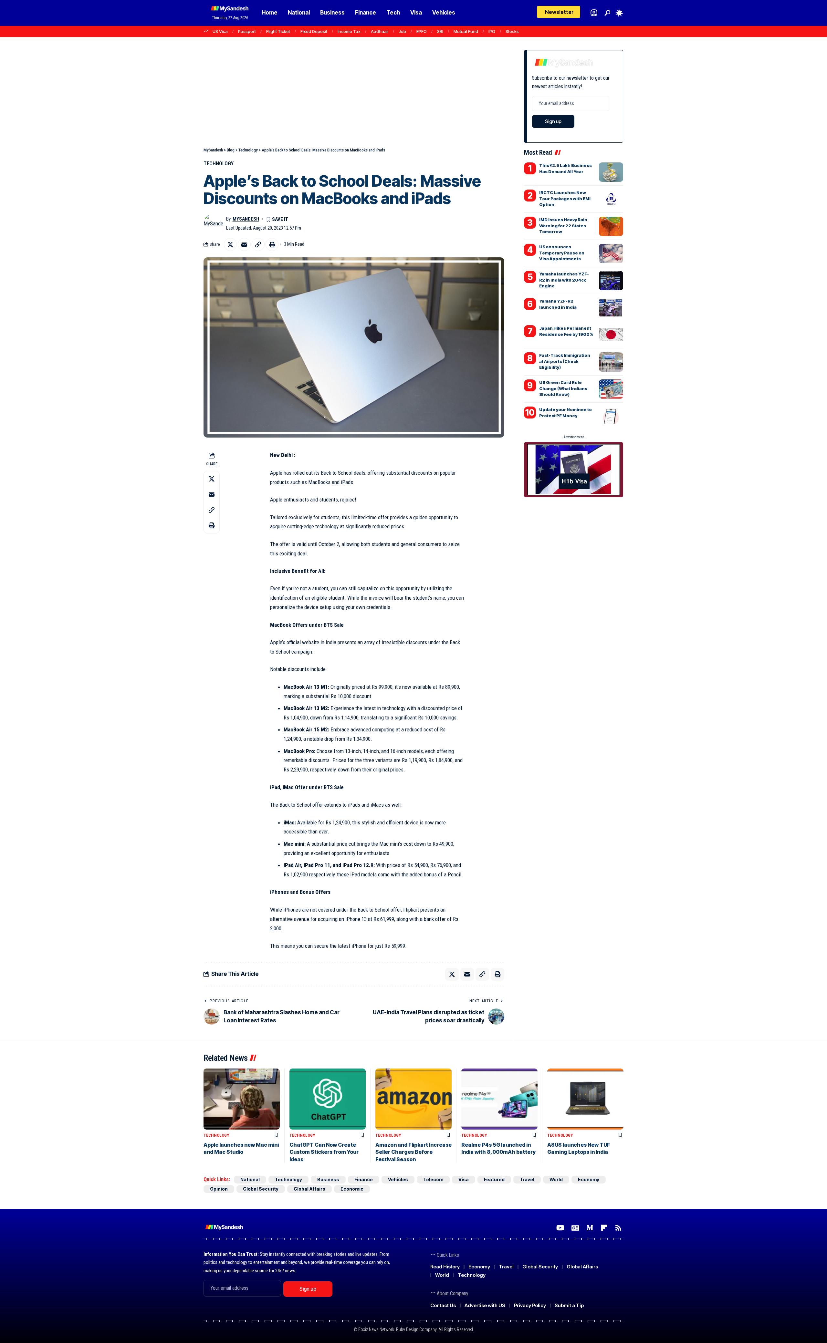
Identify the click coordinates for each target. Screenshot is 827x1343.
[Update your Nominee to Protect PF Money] (611, 416)
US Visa (220, 31)
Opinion (219, 1189)
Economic (351, 1189)
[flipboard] (604, 1228)
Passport (247, 31)
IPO (491, 31)
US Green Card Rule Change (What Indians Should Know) (563, 388)
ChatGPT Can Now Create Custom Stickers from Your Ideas (324, 1152)
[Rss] (618, 1228)
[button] (607, 13)
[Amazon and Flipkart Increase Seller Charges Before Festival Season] (413, 1099)
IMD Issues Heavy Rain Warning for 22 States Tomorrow (563, 225)
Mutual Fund (466, 31)
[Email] (244, 244)
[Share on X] (230, 244)
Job (402, 31)
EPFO (421, 31)
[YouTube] (560, 1228)
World (556, 1179)
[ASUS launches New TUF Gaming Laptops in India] (585, 1099)
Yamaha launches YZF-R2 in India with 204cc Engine (564, 279)
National (250, 1179)
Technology (219, 163)
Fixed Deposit (313, 31)
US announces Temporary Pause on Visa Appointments (561, 252)
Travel (527, 1179)
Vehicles (398, 1179)
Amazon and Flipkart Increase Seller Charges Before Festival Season (413, 1152)
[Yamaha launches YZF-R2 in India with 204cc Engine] (611, 280)
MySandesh (246, 219)
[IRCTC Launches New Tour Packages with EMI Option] (611, 199)
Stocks (512, 31)
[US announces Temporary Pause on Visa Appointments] (611, 253)
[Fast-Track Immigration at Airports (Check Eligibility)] (611, 362)
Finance (363, 1179)
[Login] (594, 13)
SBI (440, 31)
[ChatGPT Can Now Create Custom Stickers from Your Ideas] (327, 1099)
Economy (588, 1179)
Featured (494, 1179)
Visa (463, 1179)
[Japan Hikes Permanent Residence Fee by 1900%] (611, 335)
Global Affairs (309, 1189)
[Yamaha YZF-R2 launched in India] (611, 307)
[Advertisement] (354, 98)
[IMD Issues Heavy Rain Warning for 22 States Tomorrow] (611, 226)
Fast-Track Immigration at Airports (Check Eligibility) (564, 361)
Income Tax (349, 31)
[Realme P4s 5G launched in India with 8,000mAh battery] (499, 1099)
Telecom (433, 1179)
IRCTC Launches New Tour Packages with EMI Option (565, 198)
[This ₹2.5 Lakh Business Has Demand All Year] (611, 172)
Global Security (260, 1189)
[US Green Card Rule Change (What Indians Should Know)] (611, 389)
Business (328, 1179)
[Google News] (575, 1228)
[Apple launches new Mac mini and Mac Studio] (242, 1099)
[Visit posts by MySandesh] (213, 223)
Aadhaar (379, 31)
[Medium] (590, 1228)
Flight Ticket (278, 31)
